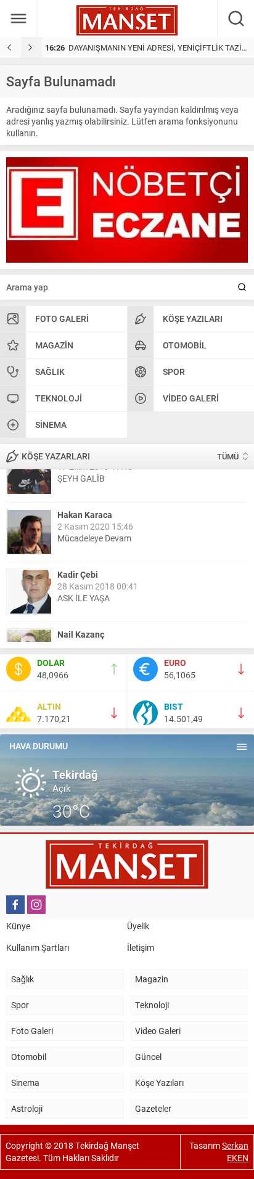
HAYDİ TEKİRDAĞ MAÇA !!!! (109, 624)
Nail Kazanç (80, 601)
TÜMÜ (228, 456)
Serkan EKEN (235, 1152)
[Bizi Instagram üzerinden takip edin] (36, 904)
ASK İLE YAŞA (83, 564)
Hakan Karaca (84, 481)
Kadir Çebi (77, 541)
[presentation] (10, 47)
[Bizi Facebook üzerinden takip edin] (15, 904)
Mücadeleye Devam (94, 505)
